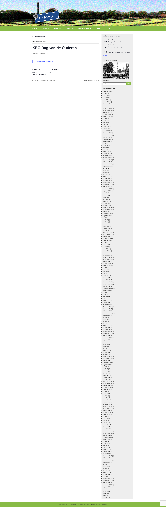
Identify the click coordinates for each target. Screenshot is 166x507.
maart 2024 (106, 151)
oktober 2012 (106, 435)
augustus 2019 (107, 265)
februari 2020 (106, 253)
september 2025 (107, 114)
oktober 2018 (106, 286)
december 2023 (107, 158)
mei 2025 (105, 122)
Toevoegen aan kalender (43, 61)
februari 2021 (106, 228)
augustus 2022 (107, 191)
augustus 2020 (107, 240)
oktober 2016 (106, 336)
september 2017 (107, 313)
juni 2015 (105, 369)
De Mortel (45, 28)
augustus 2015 (107, 365)
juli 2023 (105, 168)
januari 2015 (106, 379)
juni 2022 (105, 195)
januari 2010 (106, 497)
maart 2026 (106, 102)
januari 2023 (106, 180)
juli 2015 (105, 367)
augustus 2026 (107, 91)
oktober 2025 (106, 112)
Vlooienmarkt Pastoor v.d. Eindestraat (44, 80)
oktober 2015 (106, 360)
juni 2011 (105, 466)
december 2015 (107, 356)
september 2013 (107, 412)
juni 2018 (105, 294)
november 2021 (107, 209)
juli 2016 (105, 342)
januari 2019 (106, 280)
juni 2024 (105, 145)
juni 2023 (105, 170)
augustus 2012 (107, 439)
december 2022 (107, 182)
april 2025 (105, 124)
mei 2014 (105, 396)
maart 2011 (106, 472)
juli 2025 (105, 118)
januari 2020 (106, 255)
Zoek (128, 83)
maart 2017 (106, 325)
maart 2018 (106, 300)
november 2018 (107, 284)
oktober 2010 (106, 483)
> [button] (164, 12)
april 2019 (105, 273)
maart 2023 (106, 176)
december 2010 (107, 478)
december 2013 (107, 406)
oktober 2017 (106, 311)
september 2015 (107, 362)
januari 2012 (106, 454)
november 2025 (107, 110)
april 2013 (105, 423)
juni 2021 (105, 220)
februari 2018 (106, 302)
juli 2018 (105, 292)
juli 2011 (105, 464)
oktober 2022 (106, 187)
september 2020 (107, 238)
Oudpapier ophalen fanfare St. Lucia (119, 52)
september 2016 (107, 338)
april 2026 (105, 100)
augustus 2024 (107, 141)
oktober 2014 (106, 385)
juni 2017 (105, 319)
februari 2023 (106, 178)
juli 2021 (105, 218)
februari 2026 (106, 104)
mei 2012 (105, 445)
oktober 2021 (106, 211)
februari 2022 (106, 203)
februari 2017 (106, 327)
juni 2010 (105, 491)
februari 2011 (106, 474)
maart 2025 (106, 126)
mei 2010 (105, 493)
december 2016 (107, 331)
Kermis (108, 28)
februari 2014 (106, 402)
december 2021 (107, 207)
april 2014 (105, 398)
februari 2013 (106, 427)
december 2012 (107, 431)
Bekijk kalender (107, 56)
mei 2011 (105, 468)
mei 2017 (105, 321)
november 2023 (107, 160)
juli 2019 (105, 267)
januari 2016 (106, 354)
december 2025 (107, 108)
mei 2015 (105, 371)
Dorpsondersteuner (84, 28)
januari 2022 (106, 205)
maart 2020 (106, 251)
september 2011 (107, 460)
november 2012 (107, 433)
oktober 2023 (106, 162)
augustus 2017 (107, 315)
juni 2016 (105, 344)
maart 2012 (106, 449)
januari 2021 (106, 230)
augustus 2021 (107, 215)
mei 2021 (105, 222)
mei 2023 (105, 172)
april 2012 (105, 447)
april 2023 (105, 174)
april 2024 (105, 149)
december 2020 (107, 232)
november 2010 (107, 480)
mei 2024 (105, 147)
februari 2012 (106, 451)
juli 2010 (105, 489)
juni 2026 (105, 95)
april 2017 (105, 323)
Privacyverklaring (63, 504)
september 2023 (107, 164)
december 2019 (107, 257)
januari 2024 (106, 155)
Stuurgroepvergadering (90, 80)
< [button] (2, 12)
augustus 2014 (107, 389)
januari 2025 (106, 131)
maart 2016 (106, 350)
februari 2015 (106, 377)
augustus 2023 (107, 166)
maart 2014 (106, 400)
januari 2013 (106, 429)
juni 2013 (105, 418)
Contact (98, 28)
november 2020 (107, 234)
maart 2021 (106, 226)
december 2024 (107, 133)
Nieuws (34, 28)
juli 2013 (105, 416)
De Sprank (69, 28)
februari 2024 (106, 153)
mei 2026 (105, 98)
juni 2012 (105, 443)
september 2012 (107, 437)
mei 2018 (105, 296)
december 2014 (107, 381)
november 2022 (107, 184)
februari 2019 (106, 278)
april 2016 (105, 348)
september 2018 (107, 288)
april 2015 (105, 373)
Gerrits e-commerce (102, 504)
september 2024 (107, 139)
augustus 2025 (107, 116)
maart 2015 (106, 375)
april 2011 (105, 470)
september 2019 (107, 263)
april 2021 (105, 224)
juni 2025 (105, 120)
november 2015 (107, 358)
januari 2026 (106, 106)
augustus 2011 (107, 462)
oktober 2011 (106, 458)
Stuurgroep (57, 28)
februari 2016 (106, 352)
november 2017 (107, 309)
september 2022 (107, 189)
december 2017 (107, 307)
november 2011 (107, 456)
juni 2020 (105, 244)
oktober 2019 (106, 261)
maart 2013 (106, 425)
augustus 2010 (107, 487)
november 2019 (107, 259)
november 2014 (107, 383)
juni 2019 (105, 269)
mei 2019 (105, 271)
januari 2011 (106, 476)
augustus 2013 (107, 414)
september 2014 (107, 387)
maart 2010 (106, 495)
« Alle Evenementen (38, 36)
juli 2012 (105, 441)
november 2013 (107, 408)
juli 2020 (105, 242)
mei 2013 (105, 420)
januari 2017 (106, 329)
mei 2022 (105, 197)
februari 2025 (106, 129)
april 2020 (105, 249)
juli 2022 (105, 193)
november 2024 (107, 135)
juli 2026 (105, 93)
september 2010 (107, 485)
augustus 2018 (107, 290)
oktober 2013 (106, 410)
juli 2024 (105, 143)
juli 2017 (105, 317)
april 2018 (105, 298)
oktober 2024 (106, 137)
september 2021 (107, 213)
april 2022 (105, 199)
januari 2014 (106, 404)
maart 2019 (106, 276)
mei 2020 (105, 247)
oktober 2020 (106, 236)
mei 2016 (105, 346)
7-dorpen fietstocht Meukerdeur (117, 42)
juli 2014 (105, 391)
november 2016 (107, 333)
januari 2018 (106, 305)
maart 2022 (106, 201)
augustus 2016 (107, 340)
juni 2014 (105, 394)
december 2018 (107, 282)
